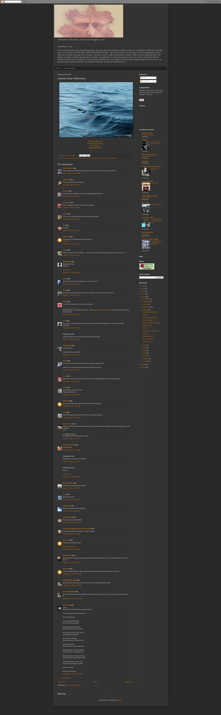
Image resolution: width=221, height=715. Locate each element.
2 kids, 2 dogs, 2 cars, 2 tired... (151, 166)
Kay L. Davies (67, 424)
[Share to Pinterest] (89, 155)
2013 (143, 291)
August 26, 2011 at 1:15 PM (71, 185)
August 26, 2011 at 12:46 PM (72, 173)
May (144, 350)
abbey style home (147, 181)
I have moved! (146, 197)
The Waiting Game (156, 204)
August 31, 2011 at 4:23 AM (71, 534)
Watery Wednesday (95, 148)
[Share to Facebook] (87, 155)
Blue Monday (95, 145)
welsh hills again (147, 133)
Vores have (66, 605)
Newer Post (61, 682)
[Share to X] (84, 155)
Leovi (64, 376)
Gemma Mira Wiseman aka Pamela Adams (77, 528)
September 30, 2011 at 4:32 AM (72, 674)
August (145, 310)
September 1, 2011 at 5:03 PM (72, 585)
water (91, 158)
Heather (65, 191)
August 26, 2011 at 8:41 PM (71, 219)
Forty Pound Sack (68, 445)
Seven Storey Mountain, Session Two (156, 143)
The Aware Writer (147, 232)
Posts (144, 78)
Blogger (118, 700)
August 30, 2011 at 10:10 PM (72, 522)
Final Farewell (145, 234)
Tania (64, 387)
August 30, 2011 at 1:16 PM (71, 450)
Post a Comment (65, 678)
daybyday (145, 161)
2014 (143, 288)
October (145, 304)
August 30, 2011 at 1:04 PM (71, 438)
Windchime (66, 506)
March (145, 356)
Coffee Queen (67, 517)
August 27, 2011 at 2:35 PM (71, 272)
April (144, 353)
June (144, 348)
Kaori (64, 290)
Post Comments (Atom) (73, 685)
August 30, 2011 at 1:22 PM (71, 461)
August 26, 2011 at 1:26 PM (71, 196)
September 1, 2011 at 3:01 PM (72, 574)
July (144, 345)
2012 (143, 294)
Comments (145, 81)
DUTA (65, 361)
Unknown (66, 401)
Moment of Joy (147, 325)
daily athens (66, 474)
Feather (145, 315)
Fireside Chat (154, 183)
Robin (65, 301)
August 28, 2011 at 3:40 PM (71, 328)
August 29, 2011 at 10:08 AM (72, 394)
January (145, 361)
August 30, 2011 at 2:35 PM (71, 477)
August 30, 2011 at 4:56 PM (71, 488)
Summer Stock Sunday (95, 143)
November (146, 301)
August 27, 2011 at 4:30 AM (71, 255)
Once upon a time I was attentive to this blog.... (156, 221)
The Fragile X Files (148, 217)
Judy (64, 412)
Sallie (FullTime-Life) (69, 580)
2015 (143, 286)
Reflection (66, 241)
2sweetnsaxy (67, 555)
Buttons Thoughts (68, 591)
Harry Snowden (68, 483)
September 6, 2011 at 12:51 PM (72, 599)
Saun (64, 494)
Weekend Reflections (95, 141)
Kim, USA (66, 237)
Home (58, 68)
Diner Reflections (148, 320)
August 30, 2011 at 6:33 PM (71, 499)
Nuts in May (66, 270)
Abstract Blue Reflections (150, 312)
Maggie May (67, 261)
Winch (145, 328)
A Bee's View (147, 341)
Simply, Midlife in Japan (149, 196)
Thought (144, 140)
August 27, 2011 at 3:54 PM (71, 284)
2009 (143, 367)
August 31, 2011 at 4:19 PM (71, 562)
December (146, 299)
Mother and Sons (148, 336)
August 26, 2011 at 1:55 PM (71, 207)
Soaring (145, 333)
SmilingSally (67, 345)
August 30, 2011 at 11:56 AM (71, 417)
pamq (64, 278)
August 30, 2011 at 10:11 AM (71, 406)
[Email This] (80, 155)
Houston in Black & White (150, 239)
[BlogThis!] (82, 155)
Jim (64, 225)
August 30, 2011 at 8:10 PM (71, 511)
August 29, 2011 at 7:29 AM (71, 370)
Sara (64, 321)
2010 (143, 364)
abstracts (65, 158)
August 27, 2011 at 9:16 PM (71, 295)
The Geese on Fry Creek (150, 331)
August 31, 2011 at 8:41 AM (71, 549)
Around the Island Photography (102, 310)
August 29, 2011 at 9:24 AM (71, 381)
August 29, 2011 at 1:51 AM (71, 339)
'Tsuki (65, 250)
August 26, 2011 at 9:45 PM (71, 230)
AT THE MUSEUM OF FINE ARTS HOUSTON (156, 242)
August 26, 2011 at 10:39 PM (72, 244)
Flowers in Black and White (151, 323)
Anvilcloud (66, 179)
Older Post (128, 682)
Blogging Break (146, 156)
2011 (143, 297)
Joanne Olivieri (68, 168)
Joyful (65, 214)
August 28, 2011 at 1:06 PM (71, 314)
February (146, 358)
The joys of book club (148, 135)
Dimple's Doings (69, 68)
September (146, 307)
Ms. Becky (66, 202)
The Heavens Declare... (150, 317)
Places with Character (149, 155)
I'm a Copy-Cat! (147, 339)
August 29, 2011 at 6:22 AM (71, 354)
